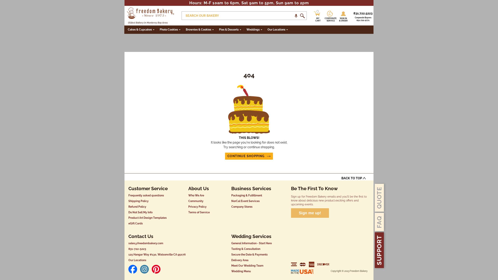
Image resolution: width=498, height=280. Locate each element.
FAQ (379, 222)
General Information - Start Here (251, 243)
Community (195, 201)
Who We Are (196, 195)
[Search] (302, 15)
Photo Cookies (169, 29)
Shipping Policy (138, 201)
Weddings (253, 29)
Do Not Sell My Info (140, 212)
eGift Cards (135, 223)
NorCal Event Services (245, 201)
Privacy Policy (197, 206)
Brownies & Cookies (198, 29)
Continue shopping (246, 156)
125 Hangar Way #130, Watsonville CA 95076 (157, 254)
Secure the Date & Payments (249, 254)
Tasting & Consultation (245, 248)
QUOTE (379, 198)
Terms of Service (199, 212)
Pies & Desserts (229, 29)
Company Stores (242, 206)
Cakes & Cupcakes (140, 29)
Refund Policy (137, 206)
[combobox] (244, 15)
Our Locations (137, 260)
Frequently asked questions (146, 195)
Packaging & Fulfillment (246, 195)
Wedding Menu (241, 271)
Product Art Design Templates (147, 217)
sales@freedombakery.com (145, 243)
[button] (296, 15)
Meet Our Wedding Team (247, 265)
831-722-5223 (137, 248)
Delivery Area (239, 260)
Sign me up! (310, 213)
